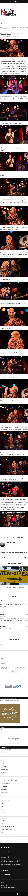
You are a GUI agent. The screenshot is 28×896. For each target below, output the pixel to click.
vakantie (2, 832)
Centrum (7, 27)
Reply (27, 614)
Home (1, 27)
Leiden (2, 777)
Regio (2, 817)
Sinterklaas (3, 820)
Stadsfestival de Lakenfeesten (7, 826)
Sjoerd (2, 856)
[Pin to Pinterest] (17, 537)
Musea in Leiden (4, 792)
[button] (1, 579)
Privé (2, 815)
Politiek (2, 809)
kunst (2, 775)
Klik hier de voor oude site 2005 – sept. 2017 (9, 700)
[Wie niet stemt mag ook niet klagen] (14, 575)
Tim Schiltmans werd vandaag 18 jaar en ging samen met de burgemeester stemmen (12, 860)
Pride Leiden (3, 812)
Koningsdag (3, 772)
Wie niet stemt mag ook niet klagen (14, 587)
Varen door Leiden (5, 835)
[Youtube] (15, 1)
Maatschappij (4, 789)
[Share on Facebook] (14, 537)
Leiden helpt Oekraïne (5, 783)
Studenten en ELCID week (6, 829)
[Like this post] (13, 537)
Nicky (2, 860)
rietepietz (3, 626)
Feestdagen (3, 766)
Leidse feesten (4, 786)
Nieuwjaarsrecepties (5, 800)
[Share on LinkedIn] (18, 537)
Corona (2, 760)
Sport (2, 823)
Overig (2, 806)
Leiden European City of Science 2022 (9, 780)
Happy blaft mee (4, 769)
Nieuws (2, 803)
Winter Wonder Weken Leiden (7, 837)
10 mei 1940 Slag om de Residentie (8, 749)
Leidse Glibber (4, 893)
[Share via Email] (22, 537)
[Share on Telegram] (21, 537)
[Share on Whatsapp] (19, 537)
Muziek (2, 795)
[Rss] (17, 1)
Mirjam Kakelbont (5, 867)
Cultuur (2, 763)
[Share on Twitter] (15, 537)
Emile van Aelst (9, 36)
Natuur (2, 797)
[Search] (26, 23)
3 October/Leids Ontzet (6, 752)
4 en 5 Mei (3, 755)
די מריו (1, 600)
